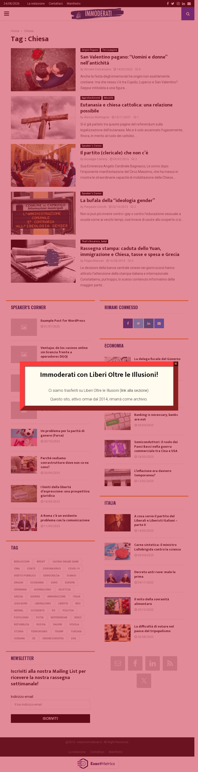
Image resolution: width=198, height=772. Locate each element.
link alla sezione (134, 390)
